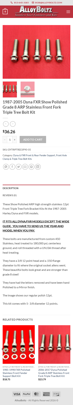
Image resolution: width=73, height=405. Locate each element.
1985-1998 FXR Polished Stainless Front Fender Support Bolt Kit (16, 372)
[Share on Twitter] (19, 167)
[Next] (64, 52)
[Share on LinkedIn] (38, 167)
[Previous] (8, 52)
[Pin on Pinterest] (31, 167)
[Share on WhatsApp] (6, 167)
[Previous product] (12, 124)
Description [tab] (10, 188)
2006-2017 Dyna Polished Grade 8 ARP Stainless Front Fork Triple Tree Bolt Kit (53, 372)
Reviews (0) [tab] (10, 195)
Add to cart (33, 139)
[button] (5, 12)
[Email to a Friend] (25, 167)
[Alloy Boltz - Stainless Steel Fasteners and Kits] (36, 12)
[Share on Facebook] (12, 167)
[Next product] (6, 124)
